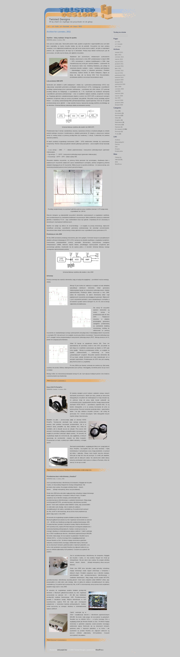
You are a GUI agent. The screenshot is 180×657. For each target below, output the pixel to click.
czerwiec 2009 (119, 89)
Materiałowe (118, 122)
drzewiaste (118, 113)
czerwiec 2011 (119, 70)
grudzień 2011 (119, 63)
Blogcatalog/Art (119, 142)
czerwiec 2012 (119, 57)
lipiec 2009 (118, 86)
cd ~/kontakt (64, 26)
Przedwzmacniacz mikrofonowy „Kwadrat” (61, 476)
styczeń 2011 (119, 73)
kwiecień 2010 (119, 77)
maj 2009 (117, 91)
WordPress (118, 164)
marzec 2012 (119, 59)
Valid (119, 159)
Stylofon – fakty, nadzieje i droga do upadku (62, 38)
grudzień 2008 (119, 102)
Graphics (117, 120)
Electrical (117, 115)
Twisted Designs (59, 19)
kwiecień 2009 (119, 93)
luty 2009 (117, 98)
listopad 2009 (119, 82)
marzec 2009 (119, 95)
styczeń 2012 (119, 61)
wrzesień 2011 (119, 66)
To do (116, 134)
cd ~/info (55, 26)
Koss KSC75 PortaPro (54, 387)
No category (118, 129)
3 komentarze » (62, 640)
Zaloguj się (118, 157)
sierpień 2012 (119, 52)
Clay (116, 111)
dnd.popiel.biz (62, 650)
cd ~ (49, 26)
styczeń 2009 (119, 100)
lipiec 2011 (118, 68)
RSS (80, 26)
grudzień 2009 (119, 79)
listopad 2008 (119, 105)
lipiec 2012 (118, 54)
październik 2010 (120, 75)
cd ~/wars (74, 26)
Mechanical (118, 124)
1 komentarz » (61, 380)
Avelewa (117, 140)
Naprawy (117, 127)
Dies (116, 146)
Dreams (117, 149)
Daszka (117, 144)
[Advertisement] (121, 203)
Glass (117, 118)
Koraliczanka (119, 151)
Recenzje (118, 131)
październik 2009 (120, 84)
